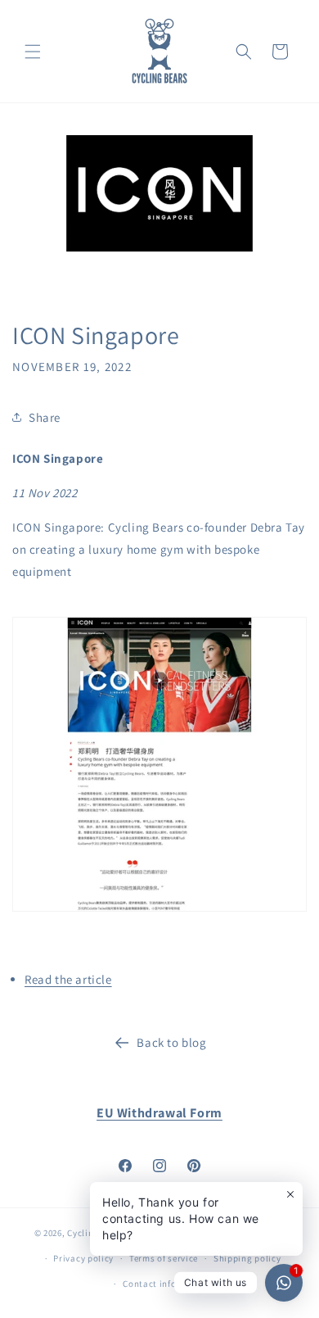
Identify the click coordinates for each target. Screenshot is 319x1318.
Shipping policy (247, 1258)
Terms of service (163, 1258)
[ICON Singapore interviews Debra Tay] (159, 910)
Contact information (167, 1283)
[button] (33, 52)
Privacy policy (83, 1258)
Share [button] (45, 417)
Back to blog (171, 1042)
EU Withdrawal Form (159, 1112)
